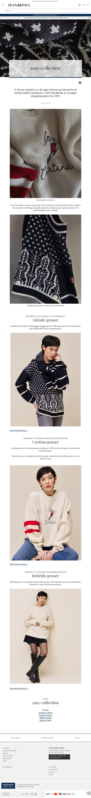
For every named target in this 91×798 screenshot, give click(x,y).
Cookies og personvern (6, 794)
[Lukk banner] (89, 17)
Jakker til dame (46, 718)
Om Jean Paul (53, 767)
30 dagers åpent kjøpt (47, 738)
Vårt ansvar (52, 772)
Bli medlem (6, 748)
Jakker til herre (45, 720)
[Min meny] (79, 5)
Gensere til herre (45, 715)
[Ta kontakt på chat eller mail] (88, 793)
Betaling (5, 753)
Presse (50, 774)
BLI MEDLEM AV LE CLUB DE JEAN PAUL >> (45, 15)
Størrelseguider (7, 767)
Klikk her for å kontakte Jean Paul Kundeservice (58, 756)
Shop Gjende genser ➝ (19, 430)
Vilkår (4, 761)
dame (36, 326)
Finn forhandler (53, 769)
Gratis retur (77, 738)
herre (43, 326)
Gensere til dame (45, 712)
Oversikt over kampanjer (10, 750)
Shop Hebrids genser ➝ (19, 688)
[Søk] (7, 10)
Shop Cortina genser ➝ (19, 564)
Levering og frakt (15, 738)
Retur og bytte (7, 758)
